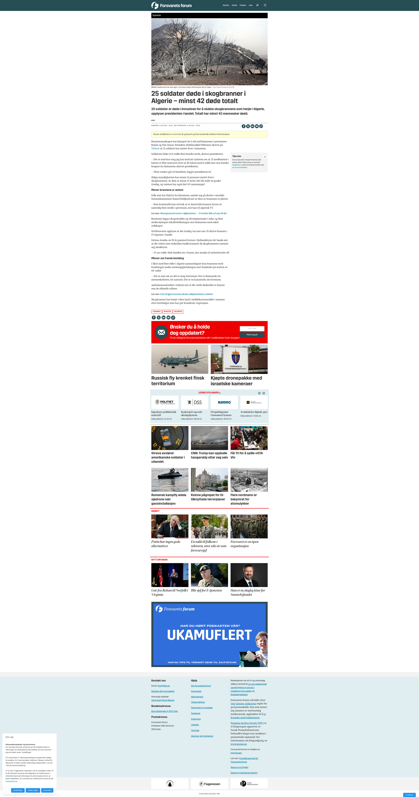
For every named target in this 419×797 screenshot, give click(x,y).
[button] (259, 393)
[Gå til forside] (171, 5)
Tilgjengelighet (198, 702)
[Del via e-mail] (257, 126)
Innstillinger (409, 795)
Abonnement (197, 697)
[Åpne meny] (265, 5)
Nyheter (226, 5)
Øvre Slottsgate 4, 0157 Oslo (164, 711)
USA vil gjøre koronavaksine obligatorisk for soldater (186, 294)
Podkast (243, 5)
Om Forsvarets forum (201, 686)
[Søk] (257, 5)
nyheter (167, 311)
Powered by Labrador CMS (209, 794)
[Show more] (265, 156)
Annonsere (196, 691)
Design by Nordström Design (244, 773)
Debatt (234, 5)
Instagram (196, 719)
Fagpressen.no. (12, 781)
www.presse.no (239, 744)
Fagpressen (236, 753)
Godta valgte (33, 790)
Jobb (250, 5)
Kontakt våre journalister (162, 691)
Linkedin (195, 725)
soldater (178, 311)
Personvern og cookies (202, 708)
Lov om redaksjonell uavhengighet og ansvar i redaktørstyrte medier (249, 687)
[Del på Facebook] (243, 126)
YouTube (195, 730)
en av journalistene (239, 167)
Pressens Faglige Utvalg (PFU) (247, 723)
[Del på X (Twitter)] (248, 126)
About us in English (239, 767)
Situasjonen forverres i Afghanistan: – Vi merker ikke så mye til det (193, 213)
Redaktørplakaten (239, 695)
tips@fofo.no (237, 165)
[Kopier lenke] (261, 126)
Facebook (195, 713)
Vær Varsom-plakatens (243, 703)
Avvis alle (47, 790)
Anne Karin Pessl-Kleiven (162, 700)
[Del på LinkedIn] (252, 126)
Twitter (155, 148)
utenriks (157, 311)
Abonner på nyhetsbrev (202, 736)
